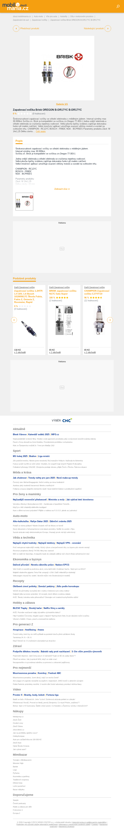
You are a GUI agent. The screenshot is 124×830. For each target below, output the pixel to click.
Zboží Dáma (18, 726)
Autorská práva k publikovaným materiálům (89, 822)
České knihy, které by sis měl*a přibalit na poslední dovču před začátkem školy (44, 634)
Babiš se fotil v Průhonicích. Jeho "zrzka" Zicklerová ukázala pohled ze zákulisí (44, 699)
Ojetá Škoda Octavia (21, 746)
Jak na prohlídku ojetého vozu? (25, 733)
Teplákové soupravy (21, 780)
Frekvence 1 (18, 810)
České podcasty (19, 803)
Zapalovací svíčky (39, 20)
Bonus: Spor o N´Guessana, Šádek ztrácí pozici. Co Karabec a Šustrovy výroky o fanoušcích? (50, 706)
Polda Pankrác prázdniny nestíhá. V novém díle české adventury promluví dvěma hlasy (47, 684)
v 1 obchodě (20, 352)
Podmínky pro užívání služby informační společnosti (36, 824)
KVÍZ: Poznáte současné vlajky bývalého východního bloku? (36, 612)
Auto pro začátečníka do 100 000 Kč (27, 739)
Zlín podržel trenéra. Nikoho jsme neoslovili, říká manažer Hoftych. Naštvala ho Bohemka (48, 461)
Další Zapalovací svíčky (24, 287)
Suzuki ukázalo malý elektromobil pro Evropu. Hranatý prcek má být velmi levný (44, 532)
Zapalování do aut (21, 20)
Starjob (15, 800)
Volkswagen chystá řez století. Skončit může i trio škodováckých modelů (41, 576)
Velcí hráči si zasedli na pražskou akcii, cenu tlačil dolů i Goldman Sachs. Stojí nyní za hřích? (49, 569)
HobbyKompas (19, 736)
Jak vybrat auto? (19, 749)
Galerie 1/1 (62, 104)
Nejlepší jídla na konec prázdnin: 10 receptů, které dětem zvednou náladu (41, 594)
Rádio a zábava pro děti (22, 807)
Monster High (18, 763)
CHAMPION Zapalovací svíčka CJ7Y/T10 (96, 292)
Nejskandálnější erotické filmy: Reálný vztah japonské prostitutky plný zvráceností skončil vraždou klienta (54, 439)
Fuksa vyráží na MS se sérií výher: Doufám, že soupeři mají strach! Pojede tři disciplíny (47, 464)
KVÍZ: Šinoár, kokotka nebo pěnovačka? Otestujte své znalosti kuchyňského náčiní (45, 597)
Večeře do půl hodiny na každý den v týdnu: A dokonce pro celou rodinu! (41, 591)
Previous (14, 320)
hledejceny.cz (18, 717)
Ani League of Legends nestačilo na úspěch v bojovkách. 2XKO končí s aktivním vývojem (48, 681)
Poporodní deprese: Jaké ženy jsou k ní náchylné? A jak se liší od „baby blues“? (44, 656)
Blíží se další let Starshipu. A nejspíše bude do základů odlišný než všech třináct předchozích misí (51, 554)
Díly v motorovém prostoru (81, 16)
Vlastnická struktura (66, 826)
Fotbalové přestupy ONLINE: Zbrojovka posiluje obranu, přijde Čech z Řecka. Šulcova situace (50, 467)
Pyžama (16, 773)
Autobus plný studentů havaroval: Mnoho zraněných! (33, 485)
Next (110, 320)
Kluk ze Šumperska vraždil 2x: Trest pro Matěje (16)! (33, 445)
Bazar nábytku (18, 789)
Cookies (95, 824)
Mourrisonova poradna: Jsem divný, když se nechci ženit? (36, 678)
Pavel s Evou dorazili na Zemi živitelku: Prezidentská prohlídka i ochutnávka (42, 442)
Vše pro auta (51, 16)
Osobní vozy (18, 723)
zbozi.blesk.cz (18, 730)
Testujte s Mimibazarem (22, 760)
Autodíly (63, 16)
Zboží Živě (17, 720)
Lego (15, 770)
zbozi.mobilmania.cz (22, 16)
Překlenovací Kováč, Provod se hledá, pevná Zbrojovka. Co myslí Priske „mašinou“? (46, 703)
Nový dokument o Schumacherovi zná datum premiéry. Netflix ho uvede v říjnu (43, 529)
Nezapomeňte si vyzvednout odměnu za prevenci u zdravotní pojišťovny (41, 662)
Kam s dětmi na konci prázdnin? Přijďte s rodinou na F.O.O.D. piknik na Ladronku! (45, 510)
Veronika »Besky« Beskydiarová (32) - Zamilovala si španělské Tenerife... (42, 504)
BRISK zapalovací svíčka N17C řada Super (62, 292)
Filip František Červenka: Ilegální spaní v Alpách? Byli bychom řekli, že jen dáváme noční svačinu (51, 616)
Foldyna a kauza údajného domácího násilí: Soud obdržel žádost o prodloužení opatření (47, 489)
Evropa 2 (16, 813)
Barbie (15, 767)
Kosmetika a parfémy (21, 776)
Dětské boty (17, 783)
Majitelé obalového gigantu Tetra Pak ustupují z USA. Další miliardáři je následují (44, 572)
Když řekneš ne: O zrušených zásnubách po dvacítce (34, 641)
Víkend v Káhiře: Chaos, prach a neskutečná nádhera (34, 619)
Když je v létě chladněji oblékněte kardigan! (29, 507)
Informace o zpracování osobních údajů (74, 824)
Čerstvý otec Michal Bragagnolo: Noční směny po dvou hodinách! (38, 482)
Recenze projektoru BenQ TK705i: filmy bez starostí (33, 551)
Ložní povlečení (19, 786)
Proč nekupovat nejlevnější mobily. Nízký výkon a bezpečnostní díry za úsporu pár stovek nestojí (51, 547)
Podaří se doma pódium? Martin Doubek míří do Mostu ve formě (38, 526)
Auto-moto (38, 16)
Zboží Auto (17, 743)
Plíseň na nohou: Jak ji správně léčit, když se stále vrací (35, 659)
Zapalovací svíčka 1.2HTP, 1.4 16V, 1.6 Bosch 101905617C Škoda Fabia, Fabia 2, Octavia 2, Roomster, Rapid (28, 296)
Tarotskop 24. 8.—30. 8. (22, 637)
